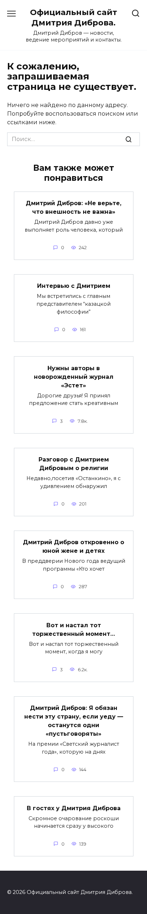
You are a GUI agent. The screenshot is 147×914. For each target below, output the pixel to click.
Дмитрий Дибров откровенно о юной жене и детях (73, 546)
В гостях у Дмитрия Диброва (74, 807)
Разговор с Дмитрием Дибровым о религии (74, 463)
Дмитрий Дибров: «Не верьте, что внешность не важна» (73, 207)
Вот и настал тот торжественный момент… (73, 629)
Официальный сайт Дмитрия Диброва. (73, 17)
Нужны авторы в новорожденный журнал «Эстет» (73, 376)
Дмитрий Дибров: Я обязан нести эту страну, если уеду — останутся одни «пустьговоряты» (73, 721)
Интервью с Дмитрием (73, 285)
